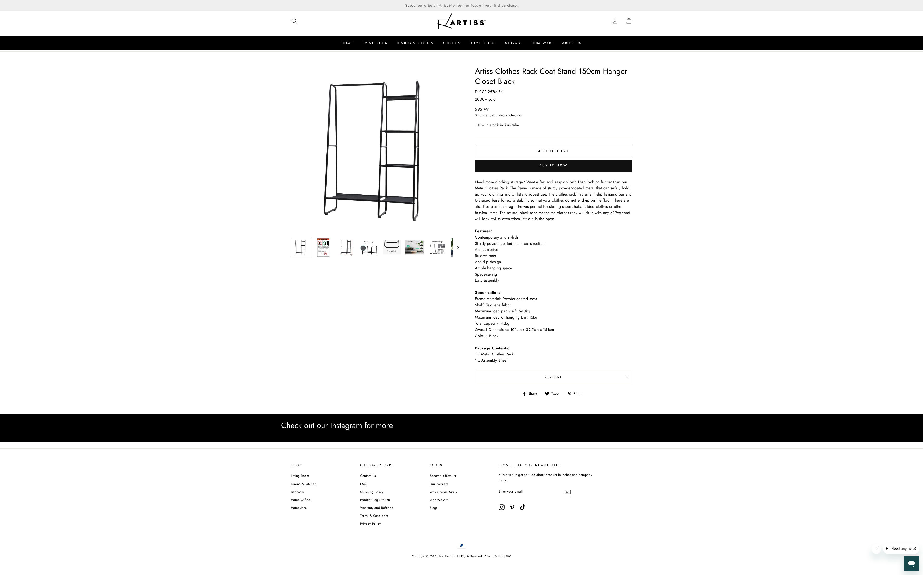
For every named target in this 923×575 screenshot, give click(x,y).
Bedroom (451, 43)
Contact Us (368, 475)
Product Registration (375, 499)
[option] (461, 5)
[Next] (456, 247)
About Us (571, 43)
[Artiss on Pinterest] (512, 507)
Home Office (483, 43)
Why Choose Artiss (443, 491)
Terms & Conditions (374, 515)
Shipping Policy (371, 491)
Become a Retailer (443, 475)
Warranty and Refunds (376, 507)
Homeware (542, 43)
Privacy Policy (370, 523)
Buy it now (553, 165)
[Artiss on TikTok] (522, 507)
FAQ (363, 483)
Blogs (433, 507)
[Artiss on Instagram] (502, 507)
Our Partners (439, 483)
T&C (508, 556)
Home (347, 43)
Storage (514, 43)
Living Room (375, 43)
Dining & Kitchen (415, 43)
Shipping (481, 115)
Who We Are (439, 499)
